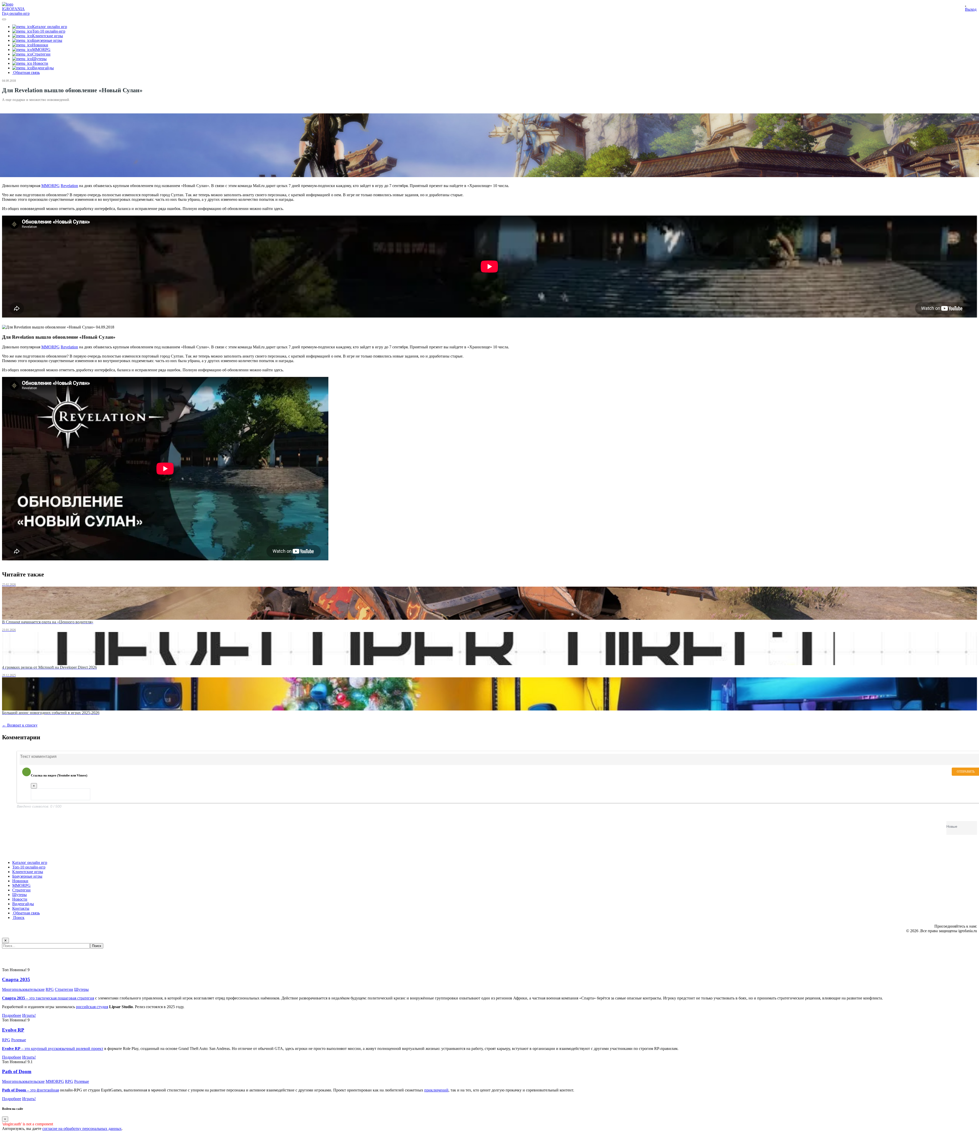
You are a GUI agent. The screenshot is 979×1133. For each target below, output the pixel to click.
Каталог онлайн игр (29, 862)
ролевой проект (89, 1048)
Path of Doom (16, 1071)
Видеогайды (23, 904)
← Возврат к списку (19, 725)
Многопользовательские (23, 989)
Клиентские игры (27, 871)
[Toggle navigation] (4, 19)
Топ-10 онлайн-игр (28, 867)
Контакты (20, 908)
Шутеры (19, 894)
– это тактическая (30, 998)
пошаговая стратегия (76, 998)
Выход (970, 9)
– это (19, 1090)
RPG (50, 989)
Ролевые (18, 1040)
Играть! (29, 1015)
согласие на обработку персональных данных (82, 1128)
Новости (19, 899)
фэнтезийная (48, 1090)
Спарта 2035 (16, 979)
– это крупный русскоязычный (39, 1048)
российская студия (92, 1007)
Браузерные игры (27, 876)
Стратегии (21, 890)
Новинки (20, 881)
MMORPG (50, 185)
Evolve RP (13, 1030)
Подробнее (11, 1015)
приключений (436, 1090)
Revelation (69, 185)
